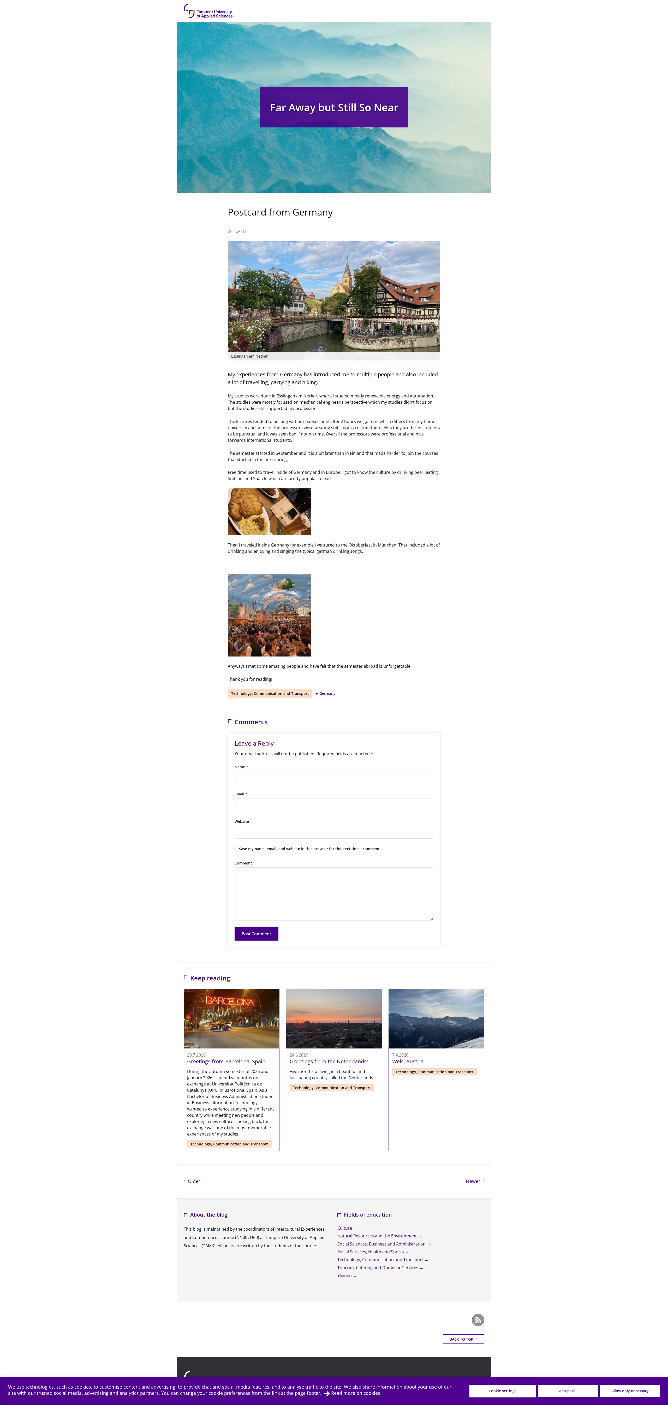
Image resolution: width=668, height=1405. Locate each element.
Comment (243, 863)
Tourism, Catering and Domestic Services (378, 1268)
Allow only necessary (630, 1390)
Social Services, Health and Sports (371, 1252)
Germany (327, 693)
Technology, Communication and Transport (270, 693)
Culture (345, 1228)
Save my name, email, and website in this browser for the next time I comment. (310, 848)
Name (241, 766)
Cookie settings (502, 1390)
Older (193, 1181)
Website (242, 821)
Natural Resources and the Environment (377, 1236)
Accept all (567, 1390)
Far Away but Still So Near (334, 107)
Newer (475, 1181)
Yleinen (345, 1275)
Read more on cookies (355, 1393)
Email (241, 794)
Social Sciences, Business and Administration (382, 1244)
